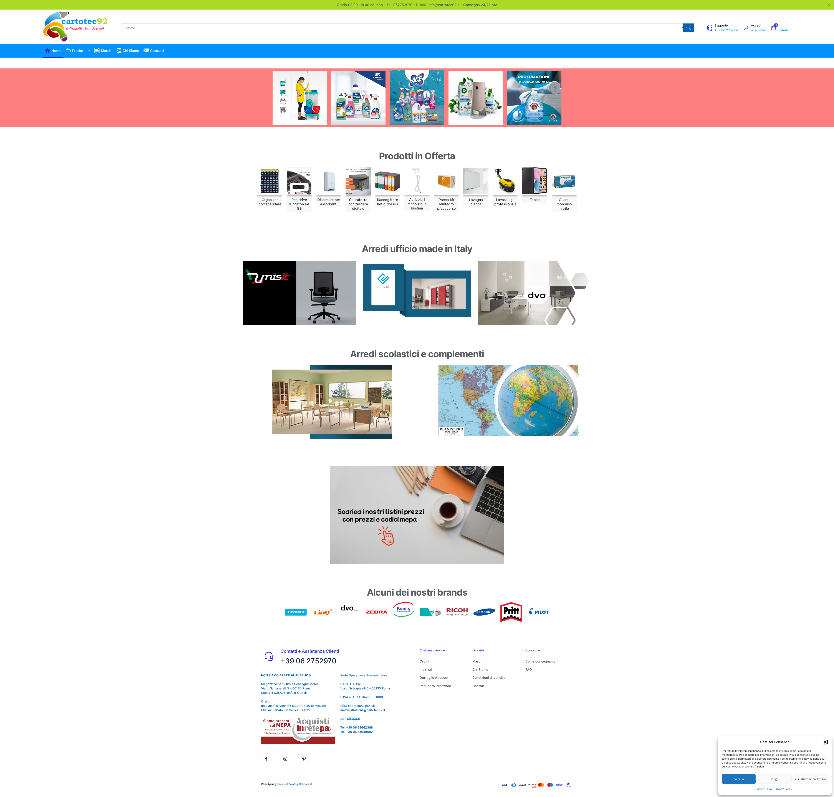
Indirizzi (426, 669)
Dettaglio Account (434, 678)
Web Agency (269, 784)
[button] (825, 742)
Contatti (478, 686)
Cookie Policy (763, 788)
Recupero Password (435, 686)
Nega (774, 779)
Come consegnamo (540, 661)
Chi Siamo (480, 669)
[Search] (688, 27)
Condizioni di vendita (488, 678)
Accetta (739, 779)
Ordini (424, 661)
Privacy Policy (783, 788)
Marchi (477, 661)
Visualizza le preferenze (810, 779)
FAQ (528, 669)
